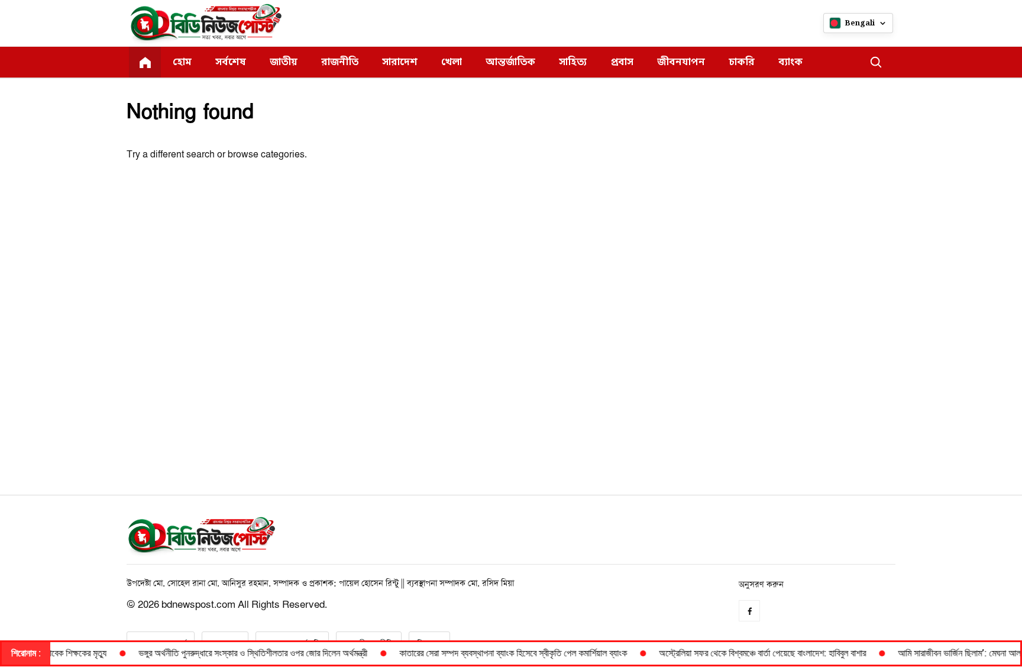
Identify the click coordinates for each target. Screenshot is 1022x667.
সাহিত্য (573, 62)
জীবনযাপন (681, 62)
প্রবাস (621, 62)
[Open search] (876, 62)
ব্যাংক (790, 62)
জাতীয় (283, 62)
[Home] (145, 62)
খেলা (451, 62)
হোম (182, 62)
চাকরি (742, 62)
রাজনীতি (339, 62)
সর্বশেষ (230, 62)
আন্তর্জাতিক (510, 62)
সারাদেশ (400, 62)
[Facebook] (749, 610)
